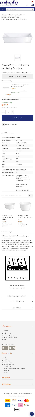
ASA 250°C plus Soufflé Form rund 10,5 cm (8, 217)
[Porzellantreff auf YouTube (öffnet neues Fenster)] (10, 348)
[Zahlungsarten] (17, 405)
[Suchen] (32, 9)
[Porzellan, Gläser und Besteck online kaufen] (10, 2)
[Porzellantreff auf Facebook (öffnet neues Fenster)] (7, 348)
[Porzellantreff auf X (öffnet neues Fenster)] (3, 348)
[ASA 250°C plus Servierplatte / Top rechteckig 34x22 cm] (6, 87)
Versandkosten (24, 91)
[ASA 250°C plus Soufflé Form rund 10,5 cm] (9, 206)
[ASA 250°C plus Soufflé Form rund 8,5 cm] (25, 206)
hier (14, 242)
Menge (3, 112)
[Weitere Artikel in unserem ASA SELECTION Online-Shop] (17, 268)
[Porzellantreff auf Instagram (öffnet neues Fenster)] (13, 348)
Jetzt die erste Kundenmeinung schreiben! (19, 72)
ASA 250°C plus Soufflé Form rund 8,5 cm (25, 217)
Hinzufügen (8, 94)
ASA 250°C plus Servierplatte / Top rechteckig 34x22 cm (20, 85)
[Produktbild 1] (17, 58)
